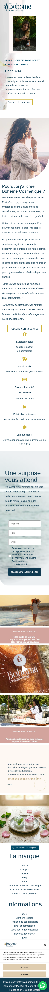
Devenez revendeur (24, 933)
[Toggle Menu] (43, 7)
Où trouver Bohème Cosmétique (24, 885)
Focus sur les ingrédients (24, 893)
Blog (24, 877)
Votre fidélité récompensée (24, 929)
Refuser (24, 974)
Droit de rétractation (24, 926)
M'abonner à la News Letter (24, 572)
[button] (45, 945)
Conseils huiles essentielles (24, 889)
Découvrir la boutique (19, 102)
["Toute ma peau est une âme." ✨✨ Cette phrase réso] (24, 769)
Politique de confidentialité (24, 922)
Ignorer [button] (36, 990)
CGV (24, 914)
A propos (24, 869)
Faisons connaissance (24, 328)
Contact (25, 881)
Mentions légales (24, 918)
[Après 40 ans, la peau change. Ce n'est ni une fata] (24, 619)
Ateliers (24, 873)
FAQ (24, 937)
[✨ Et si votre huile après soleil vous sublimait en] (24, 669)
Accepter (24, 967)
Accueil (24, 865)
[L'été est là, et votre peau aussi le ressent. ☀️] (24, 719)
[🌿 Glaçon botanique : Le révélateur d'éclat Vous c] (24, 819)
